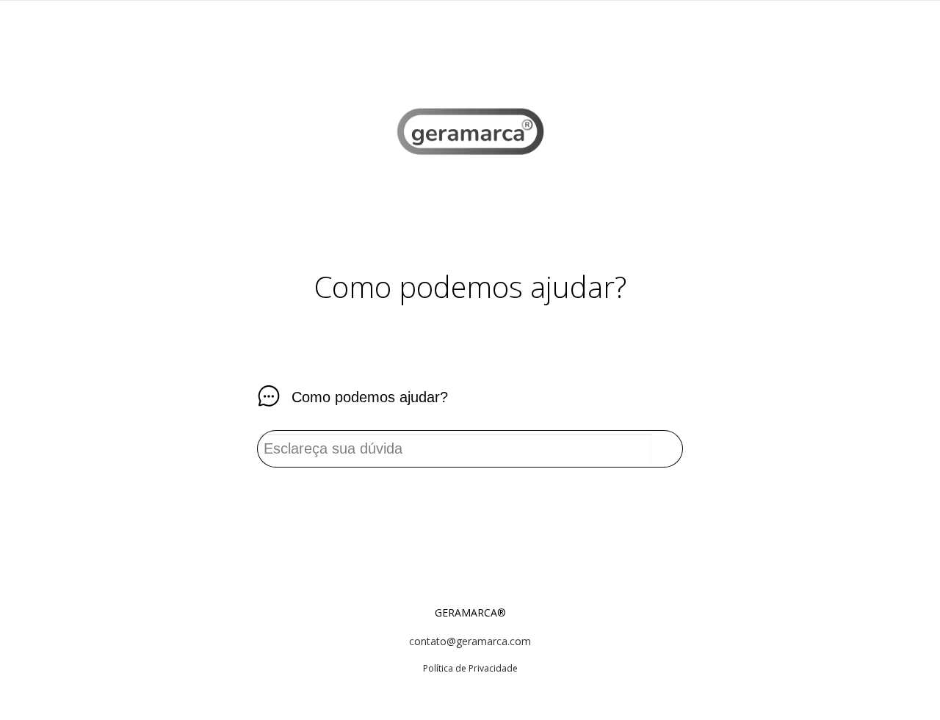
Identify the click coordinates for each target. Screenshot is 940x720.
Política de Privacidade (470, 668)
